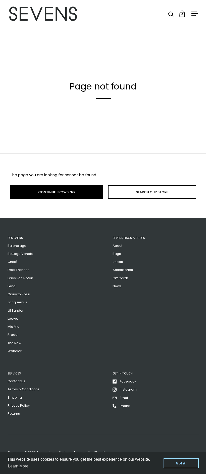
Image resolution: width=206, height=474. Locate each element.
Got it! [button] (181, 463)
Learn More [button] (18, 466)
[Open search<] (171, 14)
